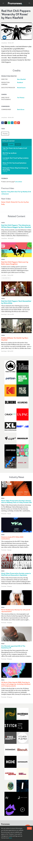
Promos (5, 133)
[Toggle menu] (3, 3)
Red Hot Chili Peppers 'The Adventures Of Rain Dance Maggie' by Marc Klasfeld (16, 226)
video (3, 222)
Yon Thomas (20, 98)
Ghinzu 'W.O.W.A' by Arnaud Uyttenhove (14, 163)
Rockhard (20, 82)
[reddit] (15, 122)
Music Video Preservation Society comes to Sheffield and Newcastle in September (16, 574)
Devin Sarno (20, 109)
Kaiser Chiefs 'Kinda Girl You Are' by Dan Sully (15, 203)
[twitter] (5, 122)
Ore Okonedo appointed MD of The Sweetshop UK (13, 647)
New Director (6, 278)
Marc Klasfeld (21, 79)
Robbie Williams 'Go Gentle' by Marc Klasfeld (14, 339)
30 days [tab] (11, 144)
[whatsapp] (9, 122)
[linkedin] (12, 122)
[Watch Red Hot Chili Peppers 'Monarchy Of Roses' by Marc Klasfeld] (16, 31)
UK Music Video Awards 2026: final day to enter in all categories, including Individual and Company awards (15, 684)
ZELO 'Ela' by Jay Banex (9, 153)
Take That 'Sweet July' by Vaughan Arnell (15, 148)
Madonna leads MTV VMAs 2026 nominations (12, 538)
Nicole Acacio (21, 88)
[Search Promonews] (29, 3)
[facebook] (2, 122)
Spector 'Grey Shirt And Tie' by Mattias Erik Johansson (16, 193)
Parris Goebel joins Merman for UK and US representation (15, 610)
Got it (29, 828)
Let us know (18, 182)
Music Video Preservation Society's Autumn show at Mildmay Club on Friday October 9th (16, 501)
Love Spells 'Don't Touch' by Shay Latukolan (16, 158)
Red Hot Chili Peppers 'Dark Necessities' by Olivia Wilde (16, 302)
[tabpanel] (16, 160)
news (2, 498)
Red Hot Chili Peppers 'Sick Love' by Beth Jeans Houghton (14, 263)
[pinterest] (18, 122)
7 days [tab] (5, 144)
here (10, 838)
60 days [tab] (18, 144)
